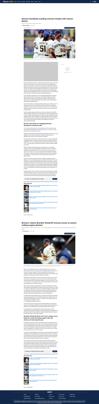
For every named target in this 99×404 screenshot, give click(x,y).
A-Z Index (51, 398)
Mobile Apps (72, 394)
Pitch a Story (37, 396)
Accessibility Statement (40, 398)
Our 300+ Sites (62, 394)
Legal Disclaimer (27, 398)
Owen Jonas (25, 231)
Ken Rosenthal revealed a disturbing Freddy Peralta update (39, 128)
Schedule (23, 1)
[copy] (30, 28)
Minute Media (18, 401)
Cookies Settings (62, 398)
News (15, 1)
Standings (28, 1)
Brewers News (30, 214)
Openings (37, 394)
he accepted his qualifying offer (40, 84)
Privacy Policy (51, 396)
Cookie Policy (72, 396)
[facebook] (90, 1)
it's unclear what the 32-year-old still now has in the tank (42, 106)
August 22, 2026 (37, 301)
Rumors (19, 1)
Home (25, 214)
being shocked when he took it (45, 91)
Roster (32, 1)
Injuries (36, 1)
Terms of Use (61, 396)
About (25, 394)
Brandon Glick (26, 25)
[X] (92, 1)
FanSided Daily (27, 396)
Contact (50, 394)
